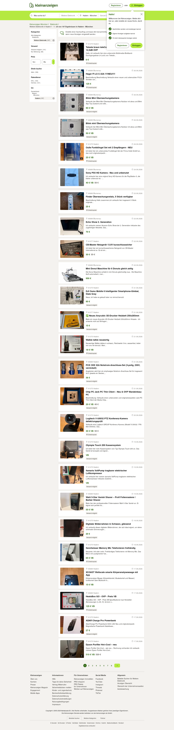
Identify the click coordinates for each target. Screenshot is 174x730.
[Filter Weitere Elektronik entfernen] (53, 40)
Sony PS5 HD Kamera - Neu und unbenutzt (107, 172)
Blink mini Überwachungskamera (102, 123)
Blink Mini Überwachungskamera (102, 98)
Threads (99, 687)
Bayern (34, 93)
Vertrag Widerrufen (59, 684)
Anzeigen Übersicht (124, 683)
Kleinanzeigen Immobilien (83, 679)
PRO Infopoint (79, 682)
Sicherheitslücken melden (61, 687)
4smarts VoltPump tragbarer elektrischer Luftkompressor (106, 472)
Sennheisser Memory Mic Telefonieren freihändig (110, 548)
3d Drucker (61, 723)
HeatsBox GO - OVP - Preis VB (101, 596)
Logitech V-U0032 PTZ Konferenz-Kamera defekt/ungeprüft (107, 419)
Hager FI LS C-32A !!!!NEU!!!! (100, 73)
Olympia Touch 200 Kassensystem (103, 445)
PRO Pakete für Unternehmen (80, 685)
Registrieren (122, 45)
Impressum (56, 704)
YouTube (99, 682)
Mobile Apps (35, 693)
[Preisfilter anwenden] (53, 61)
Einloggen (136, 45)
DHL (32, 81)
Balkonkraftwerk (112, 723)
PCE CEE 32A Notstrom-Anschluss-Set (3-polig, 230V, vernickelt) (113, 366)
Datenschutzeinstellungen (61, 699)
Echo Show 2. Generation (99, 222)
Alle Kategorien (36, 35)
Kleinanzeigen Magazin (39, 687)
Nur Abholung (35, 52)
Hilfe (54, 679)
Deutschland (35, 91)
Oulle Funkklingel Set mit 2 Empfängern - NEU (109, 147)
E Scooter (53, 723)
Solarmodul (91, 723)
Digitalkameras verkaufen (87, 726)
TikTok (98, 693)
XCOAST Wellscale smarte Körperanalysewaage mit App (112, 573)
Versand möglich (36, 50)
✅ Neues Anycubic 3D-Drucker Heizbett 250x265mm (112, 315)
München (36, 95)
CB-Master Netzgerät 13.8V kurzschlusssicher (109, 244)
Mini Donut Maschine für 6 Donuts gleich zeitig (109, 268)
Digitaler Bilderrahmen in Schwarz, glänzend (108, 524)
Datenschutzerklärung (60, 696)
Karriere (33, 682)
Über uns (33, 679)
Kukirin (104, 723)
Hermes (33, 83)
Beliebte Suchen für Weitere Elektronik (127, 679)
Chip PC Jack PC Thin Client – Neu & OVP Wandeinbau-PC (114, 393)
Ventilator (75, 723)
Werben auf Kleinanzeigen (84, 689)
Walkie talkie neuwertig (97, 339)
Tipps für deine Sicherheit (61, 682)
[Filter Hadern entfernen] (53, 98)
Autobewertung (123, 689)
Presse (33, 684)
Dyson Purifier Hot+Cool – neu (101, 644)
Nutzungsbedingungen (60, 701)
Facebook (99, 679)
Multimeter (82, 723)
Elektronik (35, 37)
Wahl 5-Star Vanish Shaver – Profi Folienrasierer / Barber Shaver (111, 498)
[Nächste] (117, 665)
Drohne (98, 723)
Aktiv (32, 72)
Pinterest (99, 690)
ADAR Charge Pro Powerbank (101, 620)
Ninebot (121, 723)
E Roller (68, 723)
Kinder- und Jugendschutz (62, 690)
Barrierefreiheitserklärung (61, 693)
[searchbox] (46, 15)
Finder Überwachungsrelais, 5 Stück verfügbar (109, 196)
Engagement (35, 690)
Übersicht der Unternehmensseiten (130, 686)
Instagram (99, 684)
